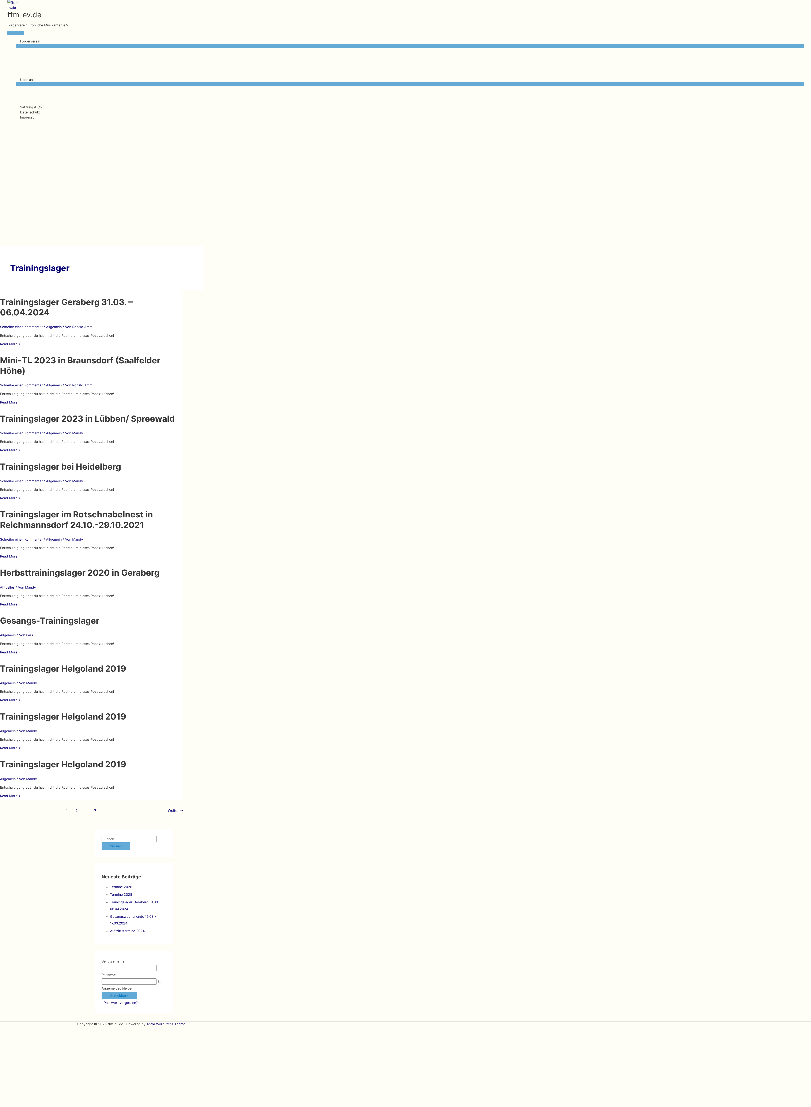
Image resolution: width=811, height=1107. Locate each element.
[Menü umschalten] (410, 46)
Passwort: (109, 975)
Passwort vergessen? (121, 1003)
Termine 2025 (121, 894)
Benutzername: (113, 961)
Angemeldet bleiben (117, 988)
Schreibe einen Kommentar (21, 327)
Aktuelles (7, 587)
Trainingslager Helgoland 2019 (63, 668)
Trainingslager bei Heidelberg (60, 466)
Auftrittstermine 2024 (127, 931)
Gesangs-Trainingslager (49, 620)
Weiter (175, 810)
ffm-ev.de (24, 14)
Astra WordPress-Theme (166, 1024)
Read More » (10, 344)
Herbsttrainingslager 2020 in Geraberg (79, 572)
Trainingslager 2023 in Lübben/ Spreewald (87, 418)
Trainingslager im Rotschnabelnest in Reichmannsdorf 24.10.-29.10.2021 (76, 519)
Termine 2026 (121, 887)
